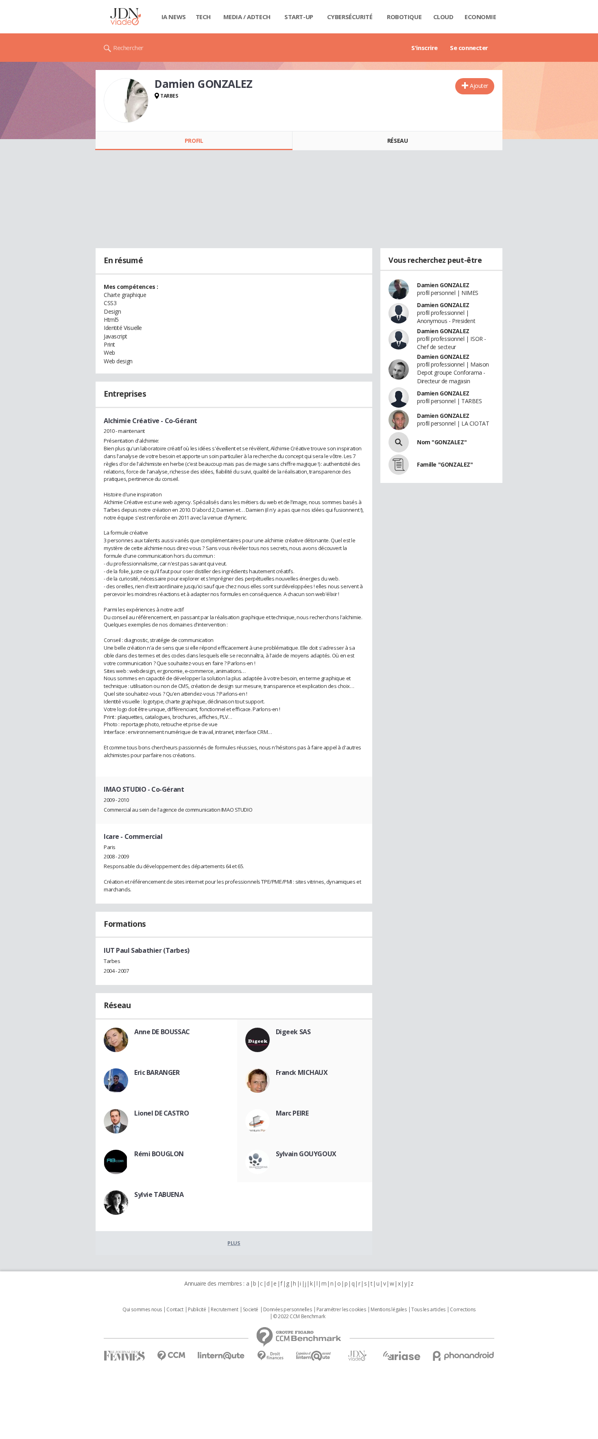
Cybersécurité (350, 17)
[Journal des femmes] (124, 1356)
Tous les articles (428, 1309)
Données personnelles (287, 1309)
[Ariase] (401, 1355)
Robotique (404, 17)
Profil (194, 140)
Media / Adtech (247, 17)
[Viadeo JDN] (357, 1356)
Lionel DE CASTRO (161, 1113)
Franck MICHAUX (302, 1072)
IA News (174, 17)
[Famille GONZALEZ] (398, 464)
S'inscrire (424, 48)
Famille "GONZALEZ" (445, 464)
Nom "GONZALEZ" (442, 442)
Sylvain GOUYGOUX (306, 1153)
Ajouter (479, 86)
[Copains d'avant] (314, 1356)
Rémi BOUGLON (159, 1153)
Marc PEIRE (292, 1113)
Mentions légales (388, 1309)
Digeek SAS (293, 1031)
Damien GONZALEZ (443, 285)
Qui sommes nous (142, 1309)
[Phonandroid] (463, 1356)
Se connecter (469, 48)
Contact (174, 1309)
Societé (250, 1309)
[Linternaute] (221, 1356)
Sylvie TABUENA (158, 1194)
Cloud (443, 17)
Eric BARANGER (157, 1072)
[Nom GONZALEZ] (398, 442)
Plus (233, 1243)
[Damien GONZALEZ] (126, 100)
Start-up (298, 17)
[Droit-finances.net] (270, 1356)
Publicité (197, 1309)
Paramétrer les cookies (341, 1309)
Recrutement (224, 1309)
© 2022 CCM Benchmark (299, 1316)
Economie (480, 17)
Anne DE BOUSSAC (162, 1031)
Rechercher (128, 48)
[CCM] (171, 1356)
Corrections (462, 1309)
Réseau (397, 140)
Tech (203, 17)
